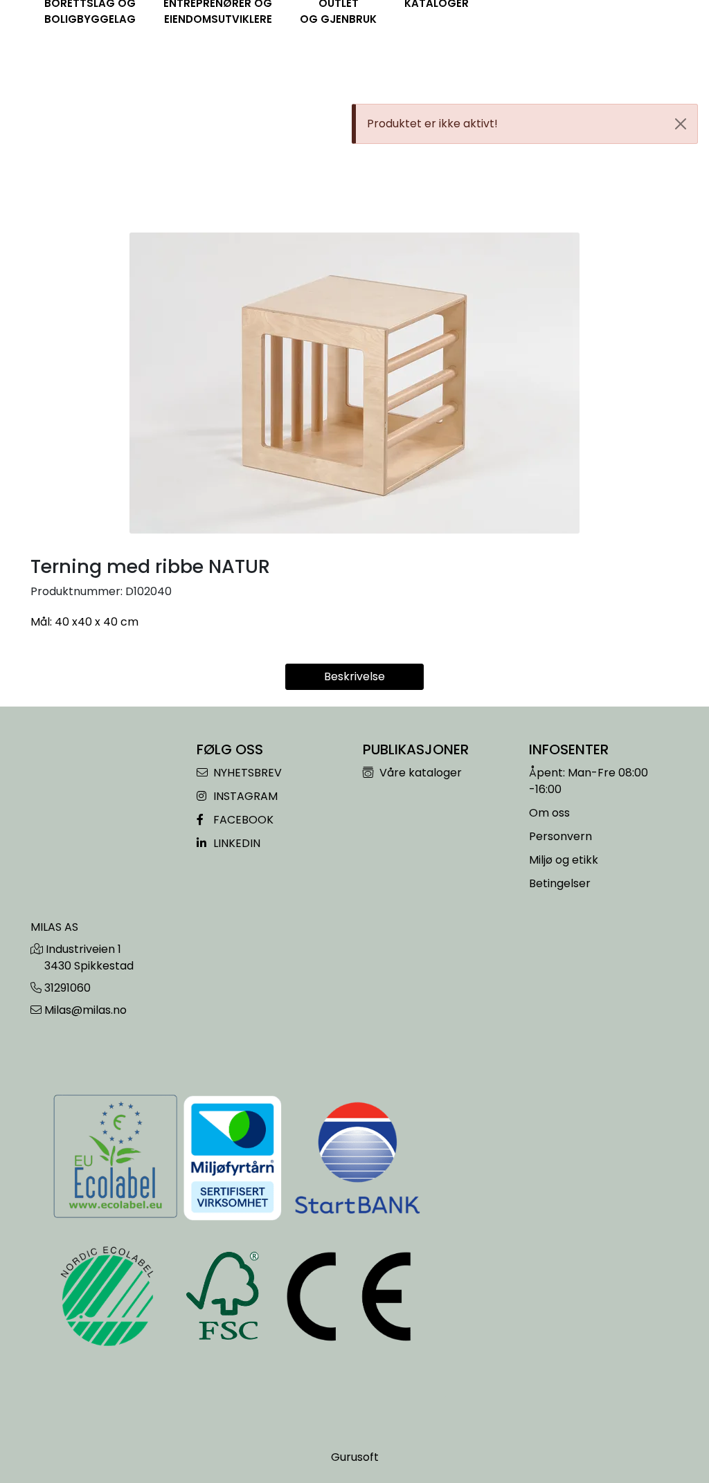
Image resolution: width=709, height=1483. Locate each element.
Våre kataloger (419, 773)
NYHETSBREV (246, 773)
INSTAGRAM (244, 796)
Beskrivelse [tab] (354, 676)
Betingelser (560, 883)
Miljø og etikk (563, 860)
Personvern (560, 836)
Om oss (549, 813)
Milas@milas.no (85, 1010)
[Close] (680, 123)
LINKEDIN (235, 843)
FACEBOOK (241, 820)
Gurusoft (355, 1457)
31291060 (67, 988)
